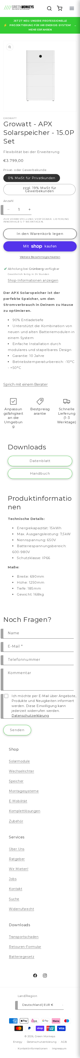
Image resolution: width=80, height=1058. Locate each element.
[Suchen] (49, 8)
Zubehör (16, 821)
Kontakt (15, 889)
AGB (64, 1041)
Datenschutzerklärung (30, 716)
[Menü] (72, 8)
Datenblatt (40, 461)
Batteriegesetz (21, 957)
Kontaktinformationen (33, 1048)
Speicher (16, 781)
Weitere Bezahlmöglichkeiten (40, 257)
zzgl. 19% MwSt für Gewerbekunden (39, 189)
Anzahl (8, 201)
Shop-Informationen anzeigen (33, 280)
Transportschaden (24, 937)
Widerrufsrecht (21, 909)
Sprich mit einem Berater (25, 384)
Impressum (59, 1048)
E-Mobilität (18, 801)
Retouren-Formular (25, 947)
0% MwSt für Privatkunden (31, 178)
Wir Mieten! (18, 869)
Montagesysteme (24, 791)
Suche (14, 899)
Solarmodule (19, 761)
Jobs (12, 879)
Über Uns (16, 849)
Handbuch (40, 473)
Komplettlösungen (24, 811)
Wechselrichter (21, 771)
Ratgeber (17, 859)
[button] (60, 8)
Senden (17, 730)
